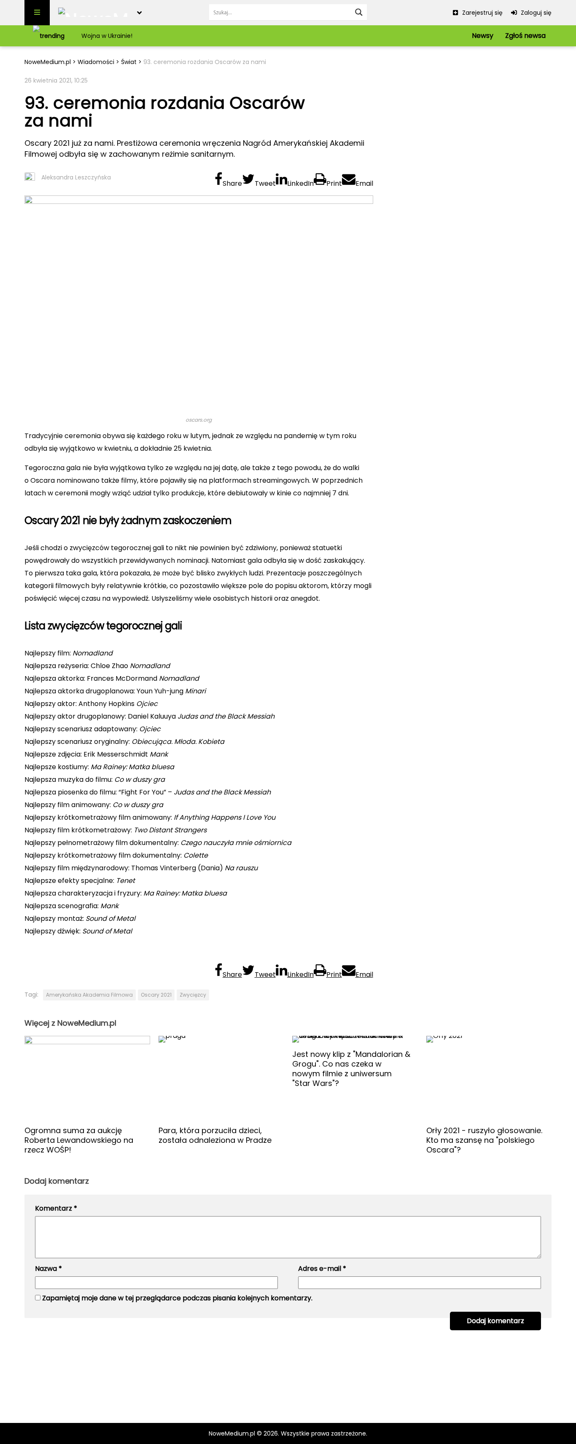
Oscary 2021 (156, 994)
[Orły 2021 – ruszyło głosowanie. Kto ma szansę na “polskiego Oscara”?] (489, 1077)
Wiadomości (96, 62)
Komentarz (56, 1208)
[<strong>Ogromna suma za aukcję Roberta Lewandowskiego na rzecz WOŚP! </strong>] (87, 1077)
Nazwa (48, 1268)
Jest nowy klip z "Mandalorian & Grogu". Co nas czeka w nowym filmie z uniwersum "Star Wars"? (351, 1068)
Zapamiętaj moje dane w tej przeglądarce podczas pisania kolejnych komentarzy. (177, 1298)
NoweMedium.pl (47, 62)
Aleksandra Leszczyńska (76, 177)
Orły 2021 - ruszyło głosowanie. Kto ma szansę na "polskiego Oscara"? (484, 1140)
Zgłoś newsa (525, 35)
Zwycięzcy (193, 994)
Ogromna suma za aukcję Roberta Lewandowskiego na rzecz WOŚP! (78, 1140)
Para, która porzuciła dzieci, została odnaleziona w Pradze (215, 1135)
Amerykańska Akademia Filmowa (89, 994)
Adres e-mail (322, 1268)
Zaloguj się (535, 12)
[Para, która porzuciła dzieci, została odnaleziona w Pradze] (221, 1077)
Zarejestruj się (481, 12)
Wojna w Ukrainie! (106, 36)
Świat (129, 62)
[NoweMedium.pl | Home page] (93, 12)
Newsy (482, 35)
